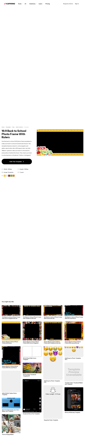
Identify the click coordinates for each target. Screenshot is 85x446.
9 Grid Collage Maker (8, 434)
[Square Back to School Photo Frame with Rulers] (11, 331)
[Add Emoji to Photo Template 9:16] (53, 362)
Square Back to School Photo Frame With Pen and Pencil (10, 367)
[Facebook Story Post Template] (32, 395)
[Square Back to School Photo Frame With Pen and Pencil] (11, 355)
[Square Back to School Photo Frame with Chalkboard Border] (53, 331)
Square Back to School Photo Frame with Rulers (10, 342)
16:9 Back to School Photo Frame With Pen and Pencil (74, 317)
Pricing (47, 4)
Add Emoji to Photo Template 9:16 (52, 381)
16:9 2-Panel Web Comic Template (30, 358)
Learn (40, 3)
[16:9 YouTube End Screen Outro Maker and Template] (11, 403)
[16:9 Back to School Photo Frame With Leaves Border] (53, 310)
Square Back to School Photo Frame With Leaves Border (73, 342)
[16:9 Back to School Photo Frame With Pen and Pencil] (73, 310)
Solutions (32, 3)
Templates (8, 127)
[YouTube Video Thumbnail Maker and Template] (73, 372)
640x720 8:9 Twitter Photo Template (9, 394)
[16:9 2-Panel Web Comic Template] (32, 351)
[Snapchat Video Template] (53, 402)
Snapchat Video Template (51, 420)
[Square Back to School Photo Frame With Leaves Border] (73, 331)
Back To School (19, 127)
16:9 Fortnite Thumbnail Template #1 (29, 375)
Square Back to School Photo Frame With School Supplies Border (31, 342)
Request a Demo (68, 3)
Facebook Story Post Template (31, 413)
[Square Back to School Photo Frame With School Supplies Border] (32, 331)
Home (3, 127)
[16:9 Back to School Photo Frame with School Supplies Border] (11, 310)
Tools (19, 3)
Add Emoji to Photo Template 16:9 (73, 358)
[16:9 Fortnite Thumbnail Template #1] (32, 368)
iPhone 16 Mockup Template (72, 412)
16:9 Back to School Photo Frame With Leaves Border (53, 317)
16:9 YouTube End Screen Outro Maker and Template (11, 410)
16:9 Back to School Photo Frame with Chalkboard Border (32, 317)
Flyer (13, 127)
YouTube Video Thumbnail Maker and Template (74, 383)
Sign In (77, 3)
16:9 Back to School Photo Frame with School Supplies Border (11, 317)
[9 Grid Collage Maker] (11, 423)
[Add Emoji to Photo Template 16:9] (73, 351)
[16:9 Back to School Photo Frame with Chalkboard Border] (32, 310)
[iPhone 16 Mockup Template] (73, 399)
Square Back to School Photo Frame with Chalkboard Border (52, 342)
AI (25, 3)
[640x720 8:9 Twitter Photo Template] (11, 381)
